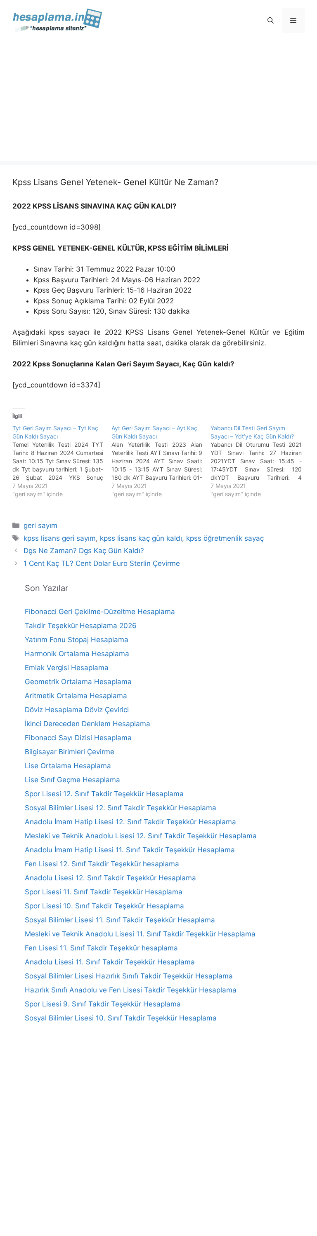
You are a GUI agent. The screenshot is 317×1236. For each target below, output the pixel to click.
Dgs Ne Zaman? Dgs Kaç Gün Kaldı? (84, 550)
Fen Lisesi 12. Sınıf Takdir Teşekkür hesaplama (102, 864)
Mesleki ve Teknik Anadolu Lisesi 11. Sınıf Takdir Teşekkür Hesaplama (140, 934)
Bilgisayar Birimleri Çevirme (69, 752)
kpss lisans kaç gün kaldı (141, 538)
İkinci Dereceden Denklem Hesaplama (87, 724)
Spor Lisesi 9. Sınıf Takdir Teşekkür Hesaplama (103, 1004)
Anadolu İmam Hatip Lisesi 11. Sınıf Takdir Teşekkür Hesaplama (130, 850)
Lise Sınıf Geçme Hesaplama (72, 780)
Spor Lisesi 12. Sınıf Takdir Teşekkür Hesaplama (104, 794)
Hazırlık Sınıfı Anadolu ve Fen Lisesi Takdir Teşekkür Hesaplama (131, 990)
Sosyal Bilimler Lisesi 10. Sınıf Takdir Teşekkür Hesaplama (121, 1018)
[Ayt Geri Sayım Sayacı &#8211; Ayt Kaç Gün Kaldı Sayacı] (161, 461)
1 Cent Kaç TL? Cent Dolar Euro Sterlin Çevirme (102, 563)
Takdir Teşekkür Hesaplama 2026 (81, 626)
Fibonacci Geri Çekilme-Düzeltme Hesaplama (100, 611)
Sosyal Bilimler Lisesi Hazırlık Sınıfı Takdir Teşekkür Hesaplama (129, 976)
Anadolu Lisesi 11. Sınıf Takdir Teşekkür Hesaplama (110, 962)
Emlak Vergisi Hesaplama (67, 668)
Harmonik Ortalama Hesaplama (77, 654)
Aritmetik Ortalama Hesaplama (76, 696)
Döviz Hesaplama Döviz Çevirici (77, 710)
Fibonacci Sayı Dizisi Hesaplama (78, 738)
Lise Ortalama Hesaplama (68, 766)
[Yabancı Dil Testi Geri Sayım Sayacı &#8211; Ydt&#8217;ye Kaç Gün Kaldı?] (260, 461)
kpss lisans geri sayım (60, 538)
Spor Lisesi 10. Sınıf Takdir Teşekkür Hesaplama (104, 906)
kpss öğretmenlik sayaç (225, 538)
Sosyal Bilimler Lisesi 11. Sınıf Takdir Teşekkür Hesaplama (120, 920)
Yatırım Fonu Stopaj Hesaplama (76, 640)
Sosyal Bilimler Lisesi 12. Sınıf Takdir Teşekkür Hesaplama (120, 808)
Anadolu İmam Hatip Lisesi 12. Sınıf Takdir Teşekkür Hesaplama (130, 822)
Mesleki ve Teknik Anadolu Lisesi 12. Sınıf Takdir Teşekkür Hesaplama (141, 836)
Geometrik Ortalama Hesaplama (78, 682)
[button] (270, 20)
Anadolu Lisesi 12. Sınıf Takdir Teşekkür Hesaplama (110, 878)
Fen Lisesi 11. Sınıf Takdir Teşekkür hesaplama (101, 948)
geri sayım (40, 525)
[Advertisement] (158, 103)
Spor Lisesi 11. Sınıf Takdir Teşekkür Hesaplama (103, 892)
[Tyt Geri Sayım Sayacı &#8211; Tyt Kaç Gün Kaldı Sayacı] (61, 461)
